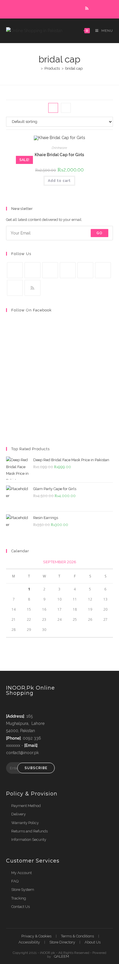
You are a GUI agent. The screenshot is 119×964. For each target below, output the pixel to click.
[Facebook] (32, 270)
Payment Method (26, 806)
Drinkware (59, 148)
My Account (21, 873)
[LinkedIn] (68, 270)
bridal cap (74, 68)
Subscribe (36, 768)
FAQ (14, 881)
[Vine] (103, 270)
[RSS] (32, 288)
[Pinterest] (85, 270)
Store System (22, 889)
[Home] (37, 68)
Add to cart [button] (59, 181)
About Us (93, 942)
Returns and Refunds (29, 831)
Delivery (18, 814)
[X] (15, 270)
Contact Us (20, 906)
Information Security (28, 839)
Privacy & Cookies (36, 936)
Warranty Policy (25, 823)
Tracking (18, 898)
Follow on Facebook (31, 310)
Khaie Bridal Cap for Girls (59, 154)
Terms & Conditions (77, 936)
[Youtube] (15, 288)
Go (99, 233)
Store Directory (62, 942)
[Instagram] (50, 270)
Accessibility (29, 942)
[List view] (66, 108)
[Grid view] (53, 108)
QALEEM (61, 956)
